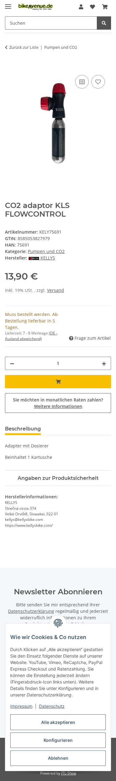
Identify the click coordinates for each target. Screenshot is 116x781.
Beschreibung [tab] (23, 429)
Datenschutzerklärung (31, 611)
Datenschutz (52, 706)
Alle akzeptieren (58, 722)
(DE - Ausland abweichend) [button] (31, 335)
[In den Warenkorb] (10, 66)
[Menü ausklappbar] (8, 4)
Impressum (21, 706)
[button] (81, 7)
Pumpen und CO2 (46, 251)
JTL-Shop (68, 773)
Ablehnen (58, 758)
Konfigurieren (58, 740)
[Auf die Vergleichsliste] (82, 82)
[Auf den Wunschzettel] (98, 82)
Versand (55, 290)
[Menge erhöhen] (104, 363)
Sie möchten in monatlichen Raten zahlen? (58, 403)
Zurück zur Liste (23, 47)
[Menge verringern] (12, 363)
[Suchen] (104, 23)
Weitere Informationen (58, 406)
